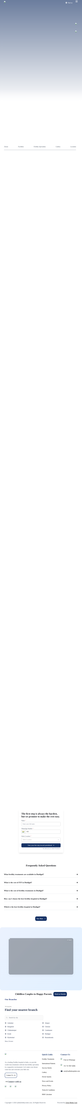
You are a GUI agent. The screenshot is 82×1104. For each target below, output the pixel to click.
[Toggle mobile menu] (76, 1)
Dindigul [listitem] (47, 1034)
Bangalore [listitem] (10, 1026)
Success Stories (47, 1068)
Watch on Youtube (60, 994)
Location (73, 147)
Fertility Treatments (48, 1059)
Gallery (58, 147)
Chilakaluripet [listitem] (11, 1030)
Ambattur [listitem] (10, 1023)
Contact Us (9, 1075)
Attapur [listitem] (47, 1023)
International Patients (48, 1063)
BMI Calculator (47, 1094)
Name (22, 55)
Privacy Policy (46, 1085)
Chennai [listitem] (47, 1026)
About (6, 147)
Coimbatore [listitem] (48, 1030)
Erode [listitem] (9, 1034)
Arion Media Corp (71, 1102)
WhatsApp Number (26, 64)
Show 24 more (9, 1041)
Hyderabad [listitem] (10, 1037)
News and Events (47, 1081)
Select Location (25, 72)
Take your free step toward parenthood (40, 82)
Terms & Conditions (48, 1090)
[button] (22, 67)
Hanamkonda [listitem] (49, 1037)
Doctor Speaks (46, 1077)
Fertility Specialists (40, 147)
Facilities (21, 147)
